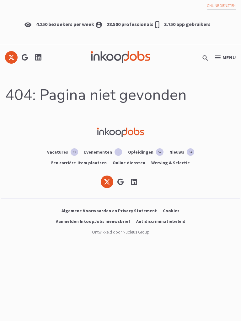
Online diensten (221, 5)
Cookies (171, 210)
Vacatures (61, 152)
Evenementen (101, 152)
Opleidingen (145, 152)
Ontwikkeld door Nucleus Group (120, 232)
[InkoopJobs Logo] (120, 57)
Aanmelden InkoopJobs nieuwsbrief (93, 221)
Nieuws (180, 152)
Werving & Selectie (170, 163)
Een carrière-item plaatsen (79, 163)
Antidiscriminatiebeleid (160, 221)
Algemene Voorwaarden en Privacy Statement (109, 210)
